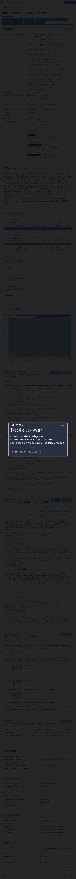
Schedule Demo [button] (35, 452)
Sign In (63, 426)
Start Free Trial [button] (18, 452)
